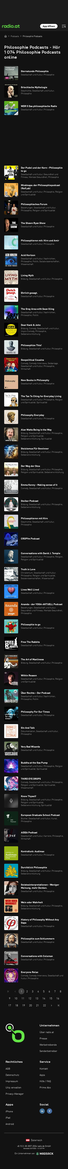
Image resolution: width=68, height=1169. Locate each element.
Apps (42, 1075)
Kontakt (44, 1069)
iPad (8, 1118)
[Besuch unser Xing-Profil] (49, 1111)
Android (10, 1124)
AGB (8, 1069)
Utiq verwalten (13, 1087)
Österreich (36, 1140)
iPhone (9, 1111)
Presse (43, 1038)
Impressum (12, 1081)
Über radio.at (47, 1032)
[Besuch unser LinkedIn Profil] (42, 1111)
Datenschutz (12, 1075)
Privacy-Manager (15, 1094)
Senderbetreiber (48, 1051)
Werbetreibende (48, 1045)
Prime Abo (45, 1087)
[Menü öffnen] (64, 26)
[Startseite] (5, 36)
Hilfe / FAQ (45, 1081)
